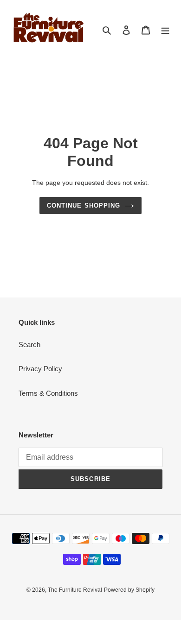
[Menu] (165, 30)
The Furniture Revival (75, 590)
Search (29, 344)
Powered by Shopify (129, 590)
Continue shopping (83, 205)
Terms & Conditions (48, 393)
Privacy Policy (40, 369)
